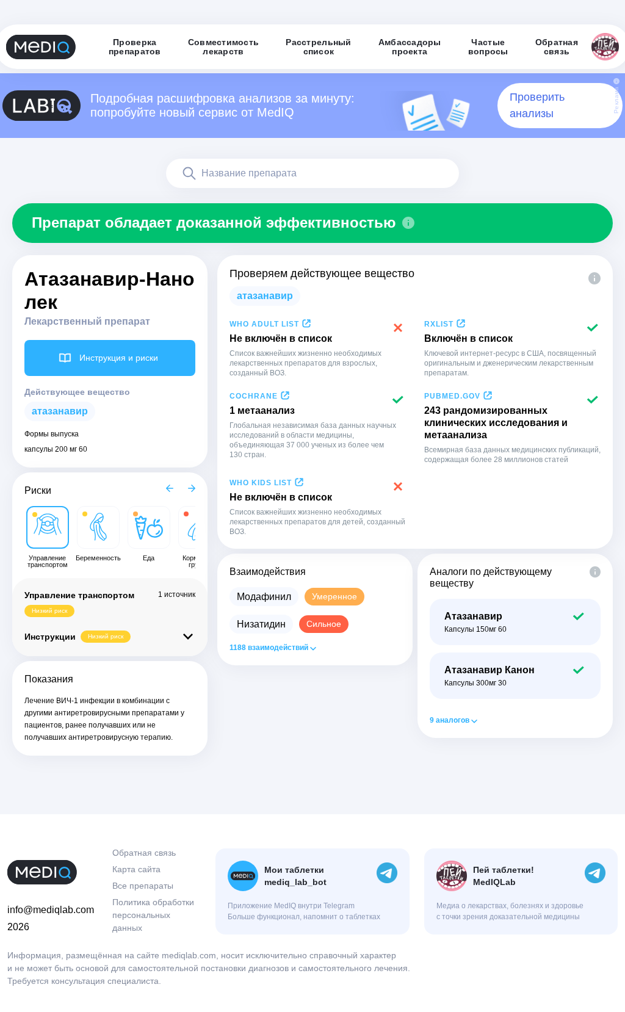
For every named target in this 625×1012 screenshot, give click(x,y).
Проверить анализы (537, 105)
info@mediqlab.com (50, 910)
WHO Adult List (264, 324)
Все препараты (142, 886)
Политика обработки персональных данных (153, 915)
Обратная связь (144, 853)
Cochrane (253, 396)
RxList (438, 324)
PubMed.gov (452, 396)
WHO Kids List (260, 483)
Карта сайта (136, 869)
